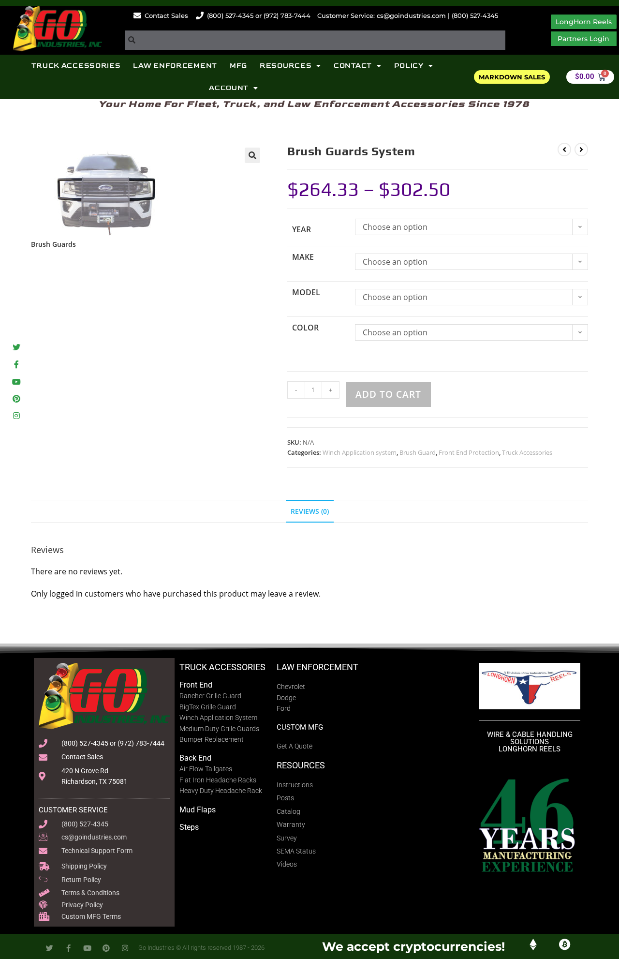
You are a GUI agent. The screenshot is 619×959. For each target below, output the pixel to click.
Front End (195, 684)
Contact (353, 65)
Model (306, 292)
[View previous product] (564, 149)
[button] (252, 155)
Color (305, 327)
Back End (195, 758)
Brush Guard (417, 452)
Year (301, 229)
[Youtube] (16, 381)
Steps (189, 827)
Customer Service (73, 810)
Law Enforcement (175, 65)
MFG (238, 65)
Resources (285, 65)
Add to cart (388, 394)
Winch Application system (360, 452)
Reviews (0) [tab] (310, 511)
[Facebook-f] (16, 364)
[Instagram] (16, 415)
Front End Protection (469, 452)
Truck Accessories (76, 65)
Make (303, 257)
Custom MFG (300, 727)
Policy (409, 65)
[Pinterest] (16, 398)
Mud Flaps (197, 809)
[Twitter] (16, 347)
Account (229, 88)
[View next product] (581, 149)
